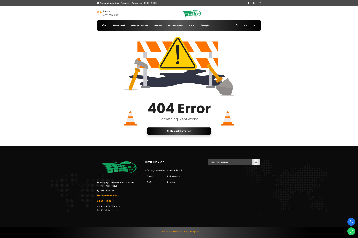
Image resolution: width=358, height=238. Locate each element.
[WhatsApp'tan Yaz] (351, 231)
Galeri (158, 25)
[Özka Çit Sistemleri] (191, 13)
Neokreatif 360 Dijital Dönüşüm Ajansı (180, 231)
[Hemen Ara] (351, 222)
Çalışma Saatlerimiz (109, 3)
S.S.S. (192, 25)
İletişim (107, 11)
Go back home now (180, 131)
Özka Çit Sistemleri (113, 25)
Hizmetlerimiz (139, 25)
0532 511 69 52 (110, 15)
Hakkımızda (175, 25)
